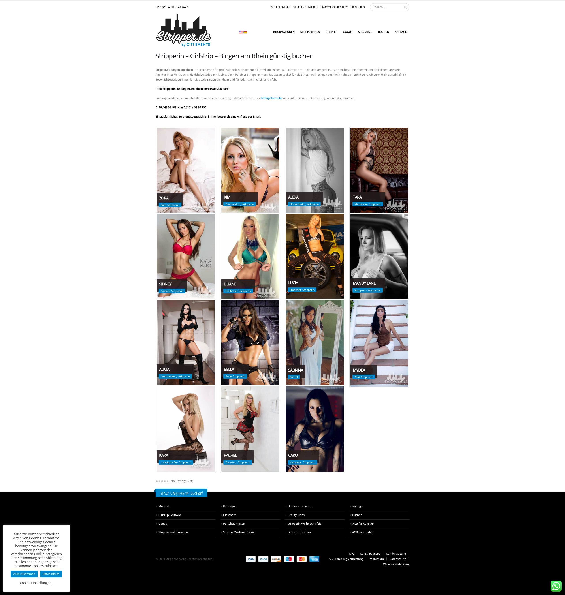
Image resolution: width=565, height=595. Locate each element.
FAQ (351, 554)
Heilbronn (231, 291)
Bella (229, 369)
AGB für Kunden (362, 532)
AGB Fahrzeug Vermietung (346, 559)
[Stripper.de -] (183, 30)
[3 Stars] (162, 481)
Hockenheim (297, 204)
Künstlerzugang (370, 554)
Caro (293, 455)
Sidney (165, 284)
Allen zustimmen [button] (24, 574)
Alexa (293, 197)
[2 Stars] (159, 481)
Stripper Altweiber (305, 6)
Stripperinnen (310, 32)
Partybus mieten (234, 524)
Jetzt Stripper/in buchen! (181, 493)
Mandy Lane (364, 283)
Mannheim (361, 204)
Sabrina (295, 370)
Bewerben (358, 6)
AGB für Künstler (363, 524)
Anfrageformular (271, 98)
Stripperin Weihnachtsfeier (305, 524)
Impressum (376, 559)
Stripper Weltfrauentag (173, 532)
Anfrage (401, 32)
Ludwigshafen (169, 462)
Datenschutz (397, 559)
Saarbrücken (168, 376)
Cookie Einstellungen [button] (35, 583)
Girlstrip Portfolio (169, 515)
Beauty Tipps (296, 515)
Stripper (331, 32)
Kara (163, 455)
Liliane (230, 284)
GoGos (347, 32)
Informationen (284, 32)
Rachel (230, 455)
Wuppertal (374, 290)
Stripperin (173, 205)
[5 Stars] (167, 481)
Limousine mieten (299, 506)
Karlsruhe (296, 462)
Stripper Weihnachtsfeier (239, 532)
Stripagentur (280, 6)
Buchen (383, 32)
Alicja (164, 369)
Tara (357, 197)
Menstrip (164, 506)
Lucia (293, 282)
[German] (245, 32)
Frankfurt (295, 290)
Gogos (162, 524)
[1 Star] (157, 481)
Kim (227, 197)
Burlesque (229, 506)
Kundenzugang (396, 554)
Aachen (165, 291)
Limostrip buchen (299, 532)
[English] (241, 32)
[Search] (405, 7)
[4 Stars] (165, 481)
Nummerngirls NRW (335, 6)
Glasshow (229, 515)
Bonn (228, 376)
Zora (163, 198)
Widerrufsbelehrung (396, 564)
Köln (163, 205)
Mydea (359, 370)
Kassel (294, 377)
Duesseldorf (232, 204)
